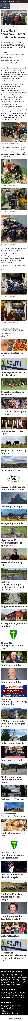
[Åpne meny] (22, 5)
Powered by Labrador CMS (14, 1018)
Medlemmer (3, 1)
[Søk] (26, 6)
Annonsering (12, 1)
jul (2, 333)
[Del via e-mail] (16, 63)
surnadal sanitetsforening (10, 328)
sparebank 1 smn (18, 331)
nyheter (8, 333)
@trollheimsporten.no (14, 1005)
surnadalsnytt (6, 331)
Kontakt (19, 1)
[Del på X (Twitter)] (14, 63)
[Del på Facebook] (11, 63)
